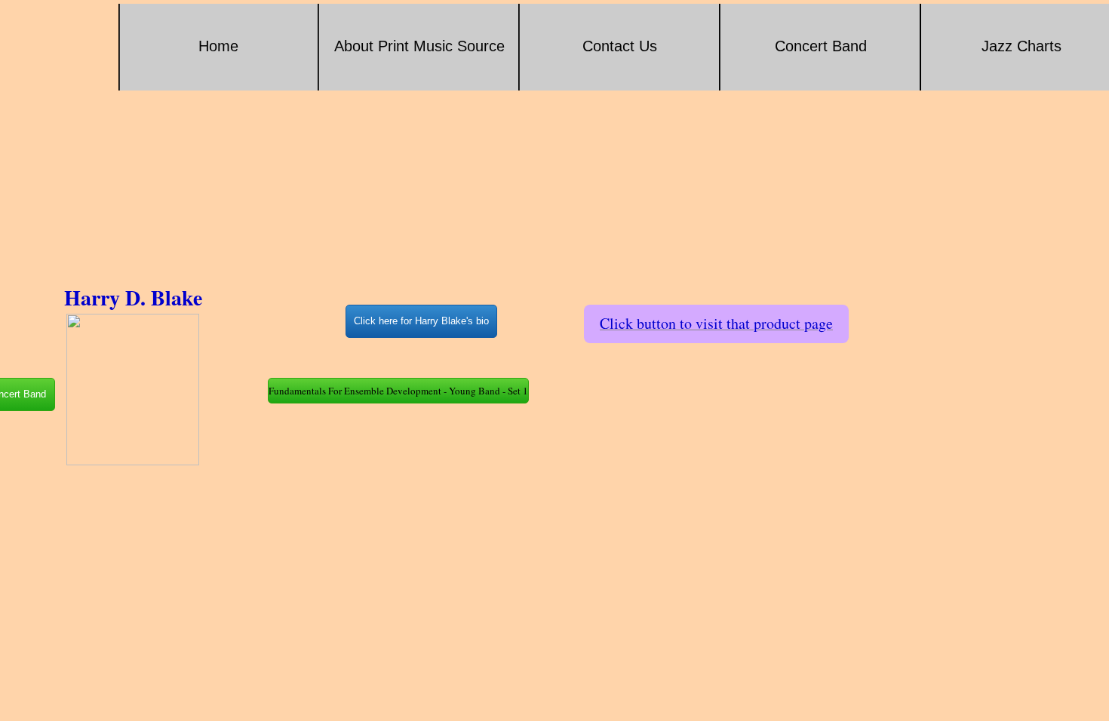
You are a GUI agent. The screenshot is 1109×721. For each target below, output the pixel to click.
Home (218, 46)
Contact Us (619, 46)
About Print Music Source (419, 46)
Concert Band (821, 46)
